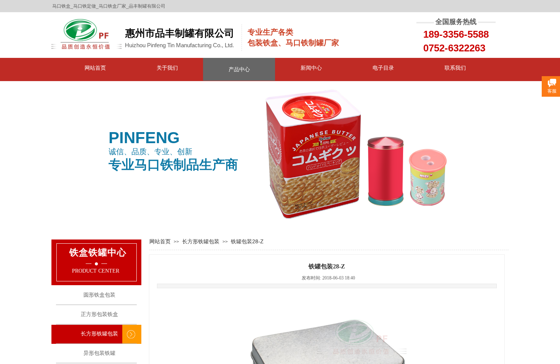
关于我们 (167, 68)
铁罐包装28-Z (247, 241)
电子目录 (383, 68)
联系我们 (455, 68)
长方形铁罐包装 (200, 241)
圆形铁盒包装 (99, 295)
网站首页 (95, 68)
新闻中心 (311, 68)
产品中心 (239, 69)
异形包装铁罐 (99, 353)
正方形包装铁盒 (99, 314)
